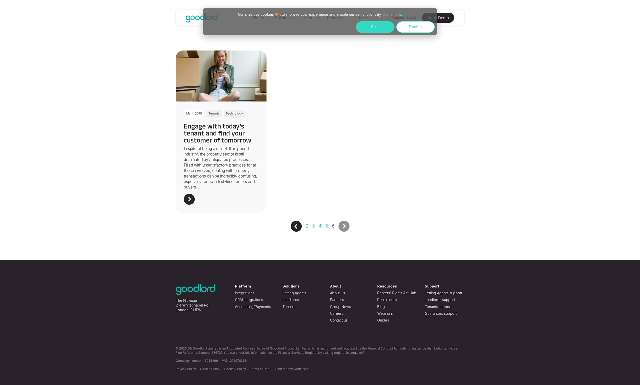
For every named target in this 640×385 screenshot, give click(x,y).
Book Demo (438, 17)
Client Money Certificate (291, 369)
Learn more (391, 14)
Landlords (290, 300)
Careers (336, 313)
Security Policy (235, 369)
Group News (340, 306)
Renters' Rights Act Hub (396, 293)
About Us (337, 293)
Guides (383, 320)
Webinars (385, 313)
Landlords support (440, 300)
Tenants (289, 306)
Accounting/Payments (253, 306)
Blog (381, 306)
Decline (415, 26)
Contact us (339, 320)
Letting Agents (294, 293)
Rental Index (387, 300)
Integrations (244, 293)
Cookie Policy (210, 369)
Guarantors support (441, 313)
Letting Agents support (443, 293)
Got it (375, 26)
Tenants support (438, 306)
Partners (337, 300)
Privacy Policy (186, 369)
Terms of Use (260, 369)
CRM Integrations (249, 300)
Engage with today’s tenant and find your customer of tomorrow (217, 133)
